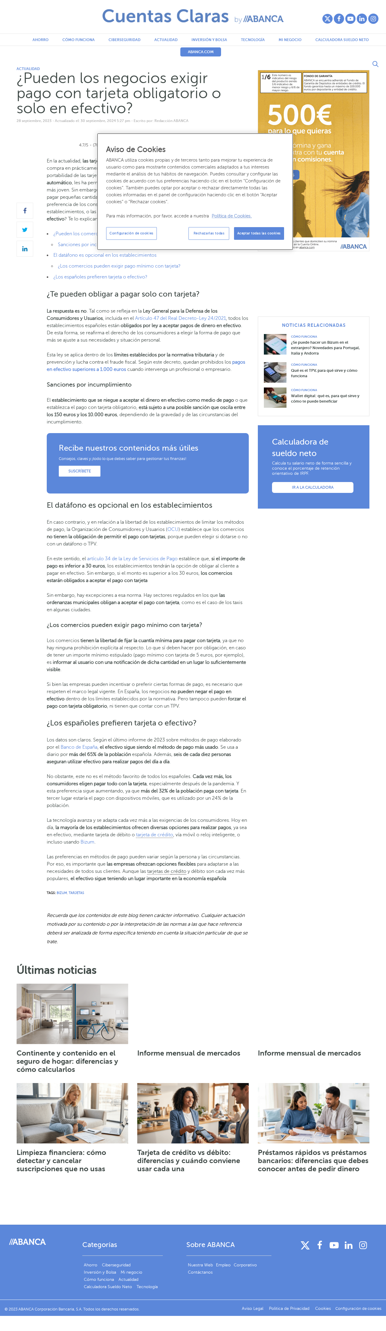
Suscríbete (79, 471)
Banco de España (79, 747)
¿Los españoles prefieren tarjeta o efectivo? (100, 277)
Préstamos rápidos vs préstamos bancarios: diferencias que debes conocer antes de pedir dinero (313, 1160)
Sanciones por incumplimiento (91, 244)
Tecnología (253, 40)
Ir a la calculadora (313, 487)
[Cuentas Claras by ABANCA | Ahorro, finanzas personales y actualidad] (193, 16)
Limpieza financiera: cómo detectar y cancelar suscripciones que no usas (61, 1160)
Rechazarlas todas (209, 233)
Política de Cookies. (232, 216)
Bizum (87, 842)
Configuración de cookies (131, 233)
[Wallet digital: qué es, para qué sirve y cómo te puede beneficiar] (277, 397)
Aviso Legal (253, 1308)
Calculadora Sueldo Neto (342, 40)
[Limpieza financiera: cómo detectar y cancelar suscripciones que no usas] (72, 1113)
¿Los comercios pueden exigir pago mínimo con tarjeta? (119, 266)
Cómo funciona (78, 40)
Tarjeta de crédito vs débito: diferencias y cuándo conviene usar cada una (188, 1160)
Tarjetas (76, 893)
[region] (195, 191)
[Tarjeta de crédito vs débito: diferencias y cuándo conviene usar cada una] (193, 1113)
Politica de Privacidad (290, 1308)
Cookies (323, 1308)
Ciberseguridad (125, 40)
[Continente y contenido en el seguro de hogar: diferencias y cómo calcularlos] (72, 1014)
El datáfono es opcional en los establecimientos (105, 255)
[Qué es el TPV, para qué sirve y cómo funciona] (277, 372)
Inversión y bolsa (209, 40)
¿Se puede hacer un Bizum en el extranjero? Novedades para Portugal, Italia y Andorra (325, 347)
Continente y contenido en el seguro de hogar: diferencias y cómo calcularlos (67, 1061)
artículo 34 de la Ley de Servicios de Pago (132, 558)
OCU (173, 529)
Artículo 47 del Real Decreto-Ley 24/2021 (180, 318)
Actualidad (166, 40)
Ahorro (41, 40)
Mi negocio (290, 40)
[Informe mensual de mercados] (193, 1014)
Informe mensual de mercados (188, 1053)
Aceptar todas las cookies (259, 233)
